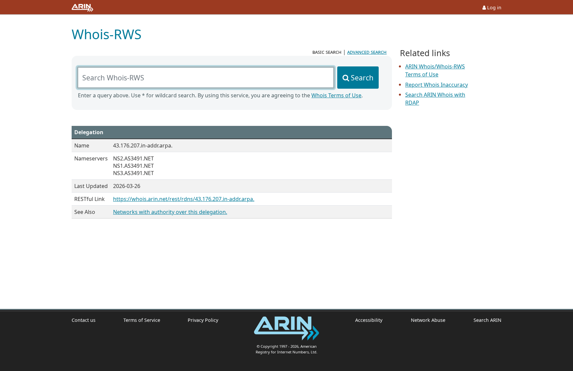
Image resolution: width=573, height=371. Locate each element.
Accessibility (368, 320)
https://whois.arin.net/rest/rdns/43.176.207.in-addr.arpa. (183, 199)
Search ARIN (487, 320)
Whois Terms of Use (336, 95)
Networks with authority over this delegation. (170, 212)
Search (362, 77)
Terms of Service (141, 320)
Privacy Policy (203, 320)
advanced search (367, 51)
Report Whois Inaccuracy (436, 84)
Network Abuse (428, 320)
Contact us (84, 320)
